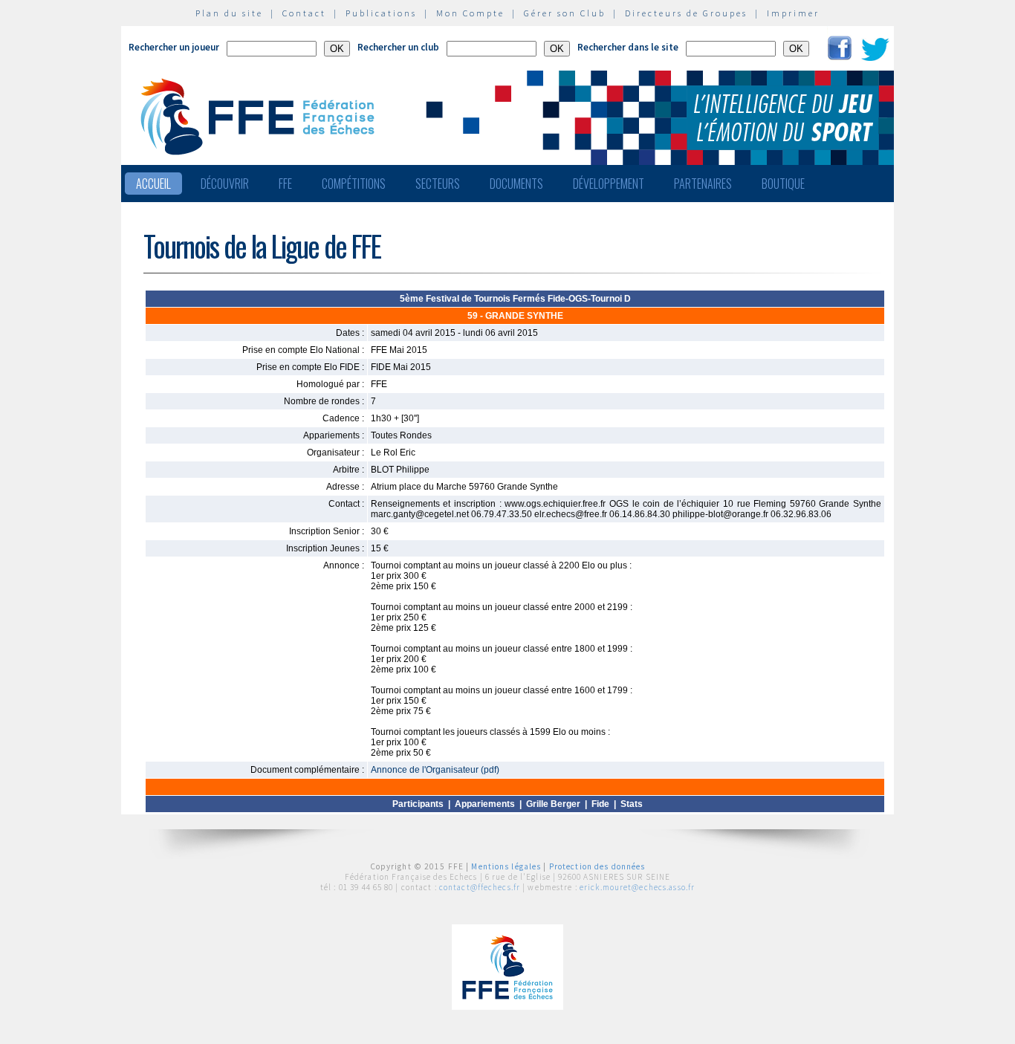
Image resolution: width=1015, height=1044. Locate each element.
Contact (304, 13)
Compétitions (354, 183)
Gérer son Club (565, 13)
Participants (418, 804)
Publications (381, 13)
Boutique (783, 183)
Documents (516, 183)
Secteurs (437, 183)
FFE (285, 183)
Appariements (485, 804)
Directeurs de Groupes (686, 13)
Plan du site (229, 13)
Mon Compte (470, 13)
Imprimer (793, 13)
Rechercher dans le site (627, 47)
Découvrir (225, 183)
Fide (600, 804)
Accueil (153, 183)
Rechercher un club (398, 47)
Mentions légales (506, 866)
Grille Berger (553, 804)
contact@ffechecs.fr (479, 887)
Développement (608, 183)
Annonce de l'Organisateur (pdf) (435, 770)
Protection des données (597, 866)
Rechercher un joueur (174, 47)
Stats (631, 804)
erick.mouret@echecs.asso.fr (637, 887)
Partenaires (703, 183)
